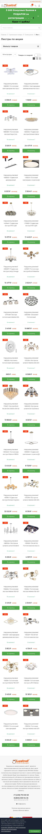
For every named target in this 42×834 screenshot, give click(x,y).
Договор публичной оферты (21, 810)
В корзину (11, 105)
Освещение (29, 34)
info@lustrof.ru (22, 804)
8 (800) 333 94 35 (21, 798)
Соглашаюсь (35, 831)
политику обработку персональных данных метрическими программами (13, 829)
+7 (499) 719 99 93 (35, 1)
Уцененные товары (15, 34)
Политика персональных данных (21, 808)
